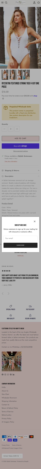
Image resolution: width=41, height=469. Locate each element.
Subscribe (20, 245)
